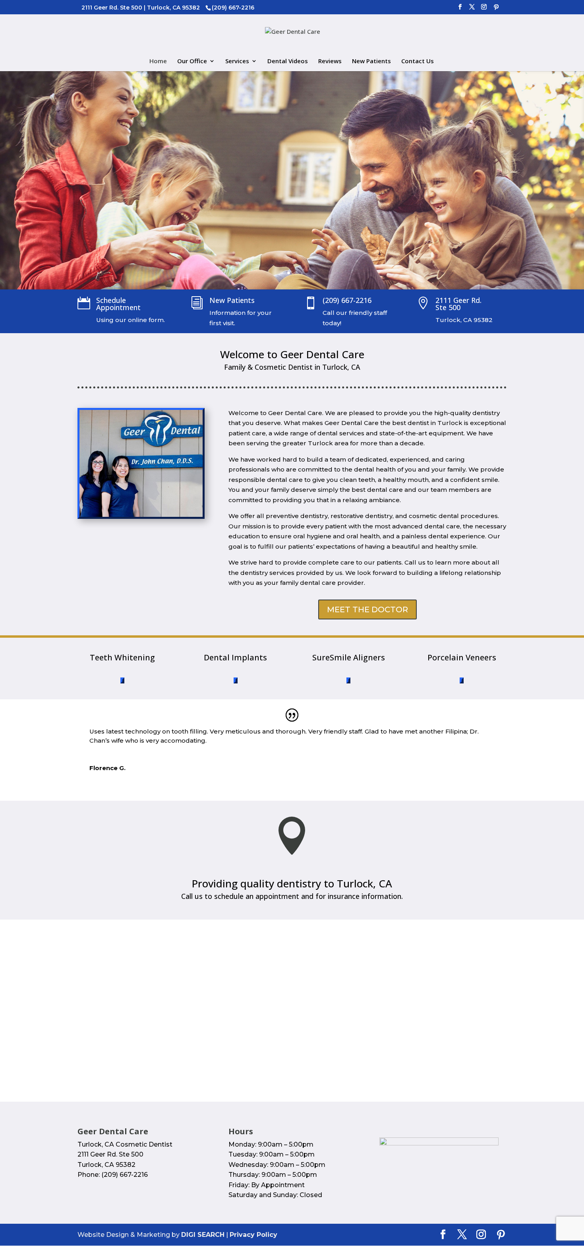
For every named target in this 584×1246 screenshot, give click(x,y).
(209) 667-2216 (347, 300)
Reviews (330, 61)
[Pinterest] (496, 9)
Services (237, 61)
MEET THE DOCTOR (367, 609)
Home (158, 61)
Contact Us (417, 61)
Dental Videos (287, 61)
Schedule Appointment (118, 303)
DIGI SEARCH (202, 1234)
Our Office (192, 61)
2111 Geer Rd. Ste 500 (458, 303)
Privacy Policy (253, 1234)
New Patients (371, 61)
